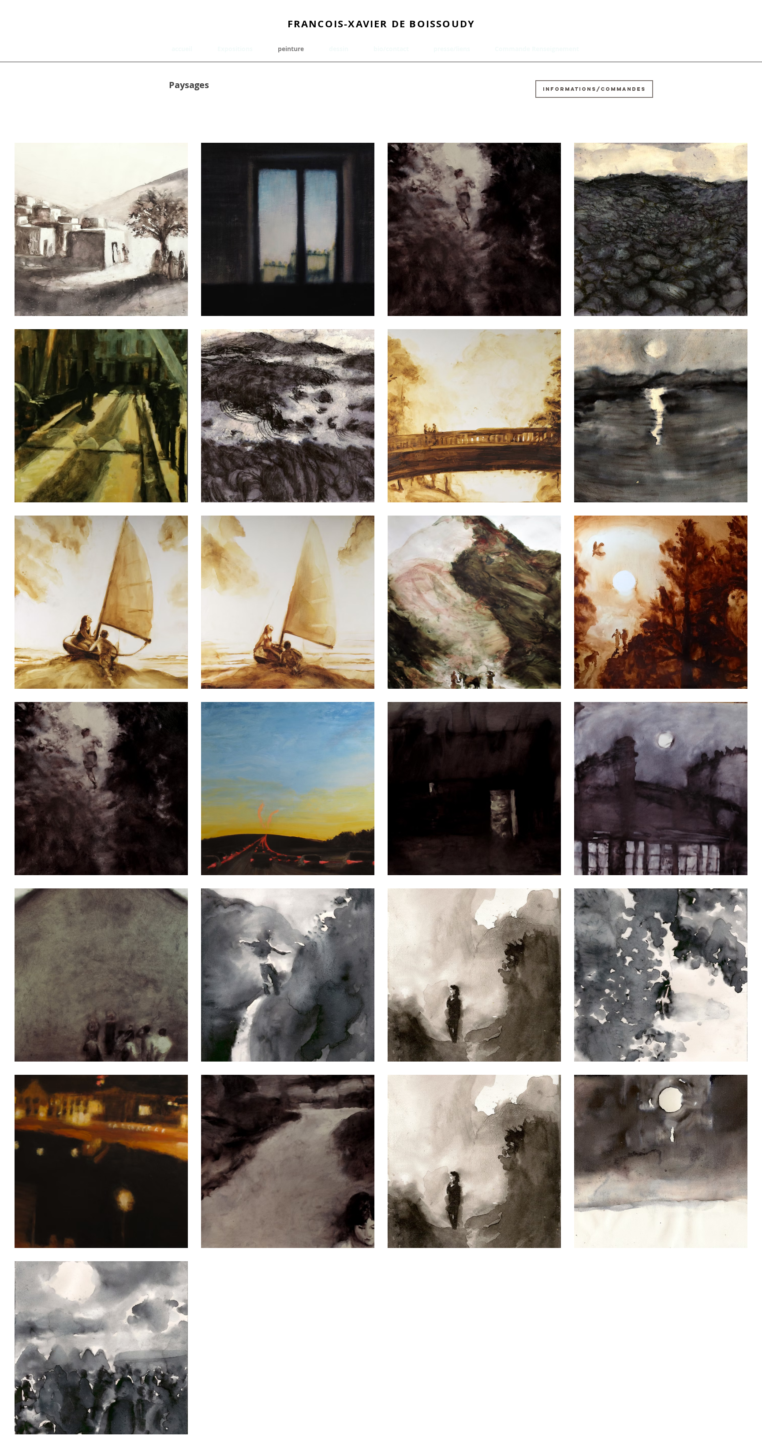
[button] (241, 48)
